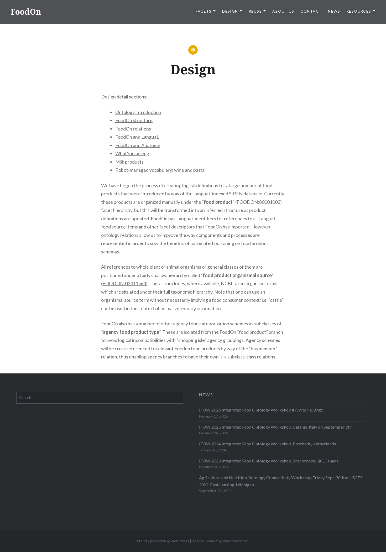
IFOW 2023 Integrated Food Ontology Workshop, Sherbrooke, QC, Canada (268, 460)
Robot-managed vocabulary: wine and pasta (160, 170)
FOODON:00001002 (258, 202)
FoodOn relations (133, 129)
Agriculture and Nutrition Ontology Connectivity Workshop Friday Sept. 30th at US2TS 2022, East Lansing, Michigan (281, 481)
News (334, 11)
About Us (283, 11)
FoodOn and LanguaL (137, 137)
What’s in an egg (132, 153)
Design (230, 11)
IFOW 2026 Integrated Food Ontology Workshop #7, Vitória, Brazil (262, 409)
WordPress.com (235, 541)
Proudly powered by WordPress (163, 541)
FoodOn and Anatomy (137, 145)
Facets (203, 11)
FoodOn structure (134, 120)
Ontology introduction (138, 112)
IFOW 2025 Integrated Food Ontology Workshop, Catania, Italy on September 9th (275, 426)
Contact (311, 11)
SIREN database (245, 193)
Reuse (255, 11)
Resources (358, 11)
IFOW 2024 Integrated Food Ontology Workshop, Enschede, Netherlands (267, 443)
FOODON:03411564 (124, 283)
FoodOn (26, 11)
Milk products (129, 162)
